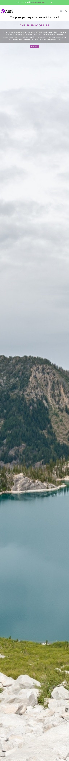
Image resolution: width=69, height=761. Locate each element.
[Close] (49, 3)
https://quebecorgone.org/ (38, 2)
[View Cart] (66, 11)
